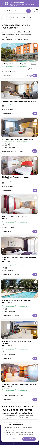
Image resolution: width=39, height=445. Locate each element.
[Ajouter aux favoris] (35, 45)
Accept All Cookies (29, 439)
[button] (6, 36)
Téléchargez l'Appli (17, 2)
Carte (4, 18)
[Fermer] (2, 4)
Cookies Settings (13, 439)
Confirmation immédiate (19, 18)
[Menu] (2, 11)
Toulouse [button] (26, 177)
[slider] (19, 52)
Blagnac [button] (33, 64)
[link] (19, 3)
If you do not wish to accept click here (12, 422)
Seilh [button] (8, 261)
